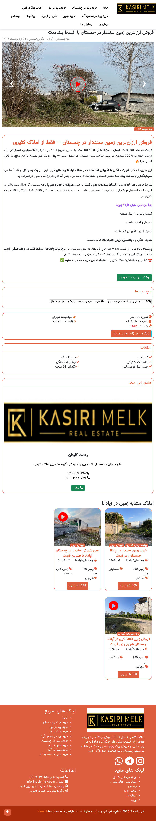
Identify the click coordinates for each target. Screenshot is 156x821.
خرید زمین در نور (58, 745)
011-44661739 (76, 478)
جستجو (15, 16)
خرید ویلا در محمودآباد (94, 16)
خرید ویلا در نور (57, 8)
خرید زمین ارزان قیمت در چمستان (127, 301)
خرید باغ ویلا (49, 16)
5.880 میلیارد (128, 674)
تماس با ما (130, 791)
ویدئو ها (30, 16)
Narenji (42, 811)
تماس (76, 488)
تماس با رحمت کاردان (132, 277)
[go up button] (7, 812)
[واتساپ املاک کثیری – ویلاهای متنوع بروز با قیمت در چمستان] (119, 763)
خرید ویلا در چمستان (84, 8)
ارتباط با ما (86, 24)
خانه (105, 8)
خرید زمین (69, 16)
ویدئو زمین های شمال (123, 781)
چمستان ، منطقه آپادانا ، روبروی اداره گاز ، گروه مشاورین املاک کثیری (76, 464)
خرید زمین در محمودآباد (53, 754)
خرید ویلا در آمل (32, 8)
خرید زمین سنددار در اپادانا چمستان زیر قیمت (128, 553)
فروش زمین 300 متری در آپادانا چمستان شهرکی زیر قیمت (128, 642)
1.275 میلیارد (77, 585)
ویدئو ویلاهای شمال (125, 777)
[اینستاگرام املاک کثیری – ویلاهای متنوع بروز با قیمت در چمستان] (140, 763)
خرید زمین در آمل (57, 750)
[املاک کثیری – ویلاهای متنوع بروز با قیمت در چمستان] (136, 8)
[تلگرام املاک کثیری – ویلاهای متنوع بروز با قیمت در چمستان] (129, 763)
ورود (134, 800)
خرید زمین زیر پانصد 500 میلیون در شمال (75, 301)
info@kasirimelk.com (40, 781)
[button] (69, 122)
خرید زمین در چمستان (54, 740)
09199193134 (76, 473)
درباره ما (103, 24)
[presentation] (11, 84)
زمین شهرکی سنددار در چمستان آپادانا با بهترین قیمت (77, 553)
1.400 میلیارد (128, 585)
